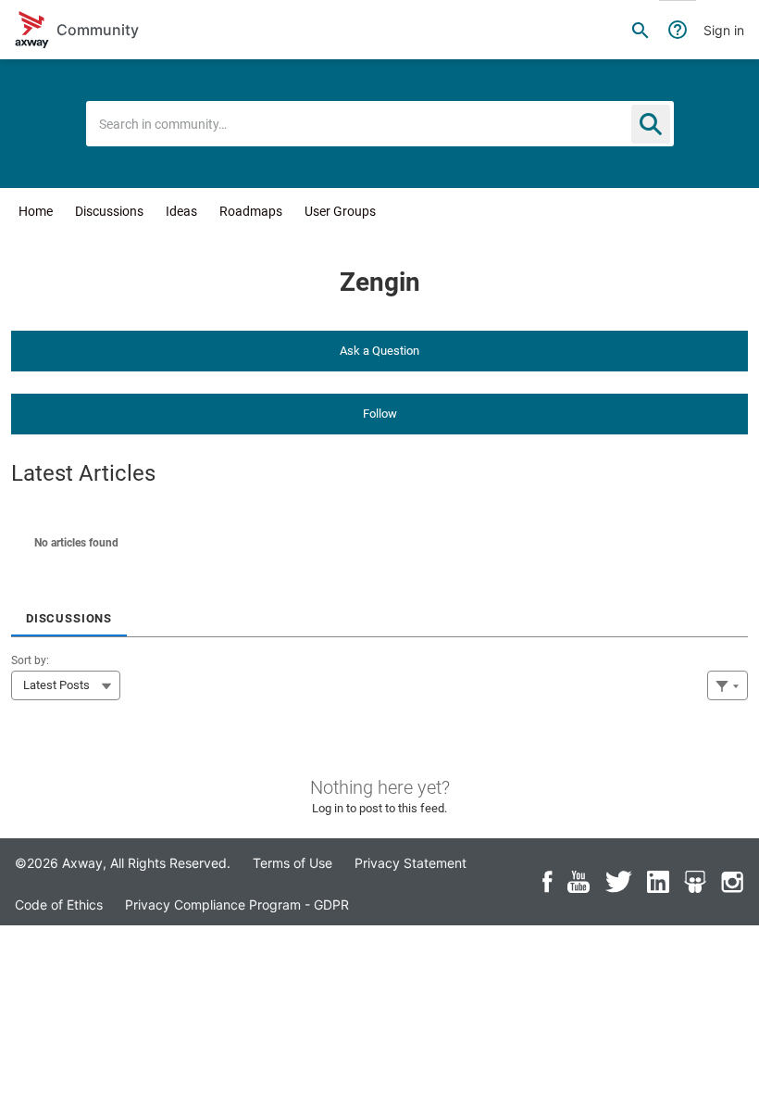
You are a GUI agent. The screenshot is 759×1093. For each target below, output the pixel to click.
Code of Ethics (59, 904)
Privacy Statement (411, 863)
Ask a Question (379, 351)
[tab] (69, 612)
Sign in (723, 30)
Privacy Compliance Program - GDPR (237, 904)
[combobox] (380, 123)
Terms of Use (292, 863)
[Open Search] (640, 29)
